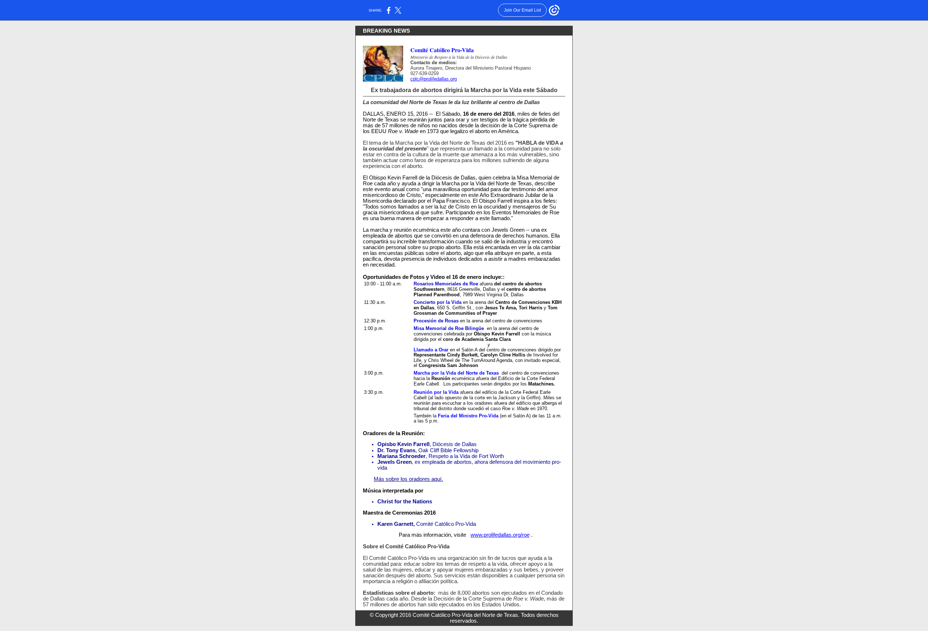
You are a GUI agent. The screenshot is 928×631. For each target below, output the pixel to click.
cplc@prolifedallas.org (433, 79)
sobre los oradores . (408, 479)
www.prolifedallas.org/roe (500, 535)
